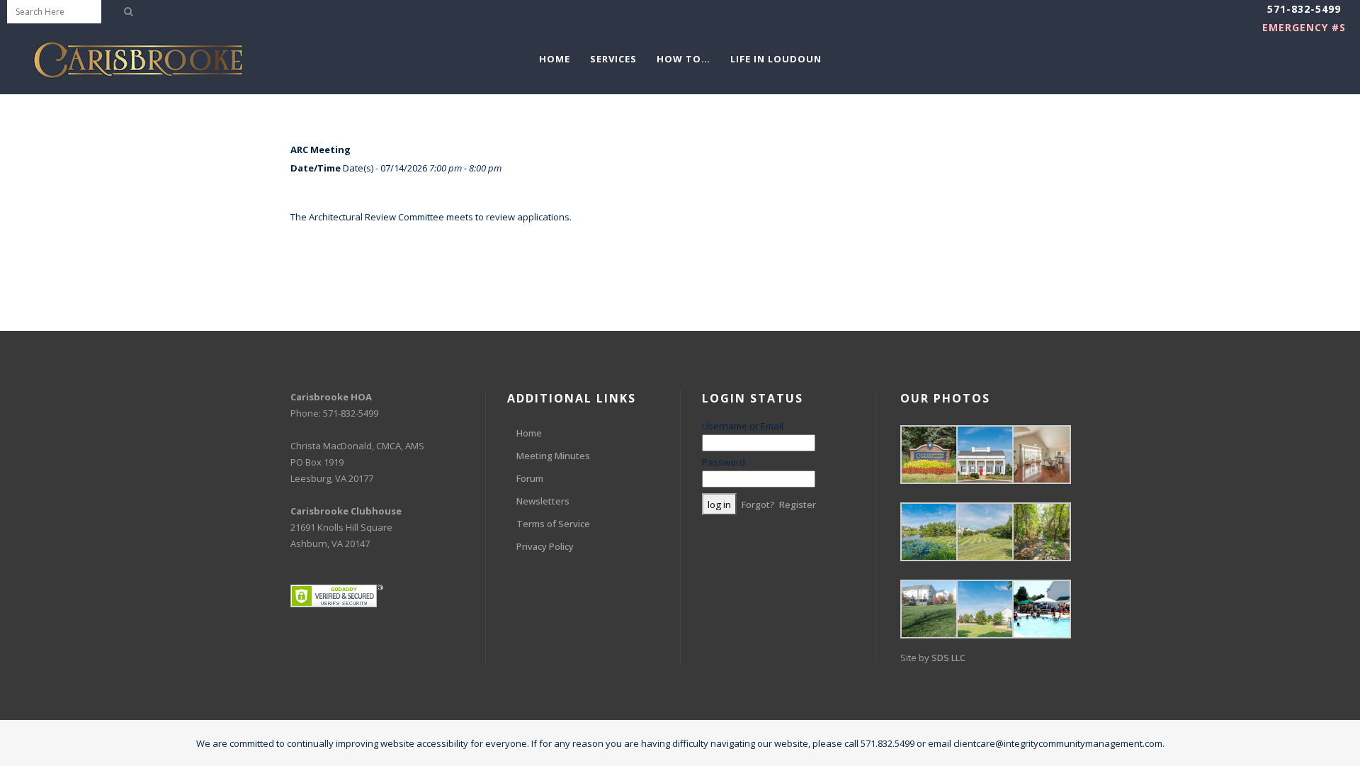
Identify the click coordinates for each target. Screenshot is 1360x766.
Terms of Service (553, 523)
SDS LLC (948, 657)
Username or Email (742, 425)
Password (723, 462)
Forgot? (758, 504)
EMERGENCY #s (1304, 27)
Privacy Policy (545, 546)
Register (797, 504)
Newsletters (543, 501)
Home (529, 433)
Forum (529, 478)
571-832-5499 (1304, 9)
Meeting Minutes (553, 455)
